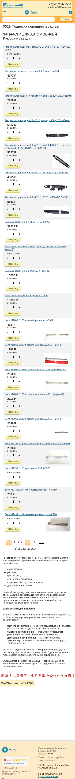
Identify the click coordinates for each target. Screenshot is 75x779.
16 (33, 542)
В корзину (13, 64)
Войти (34, 12)
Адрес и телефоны (48, 776)
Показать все (25, 548)
